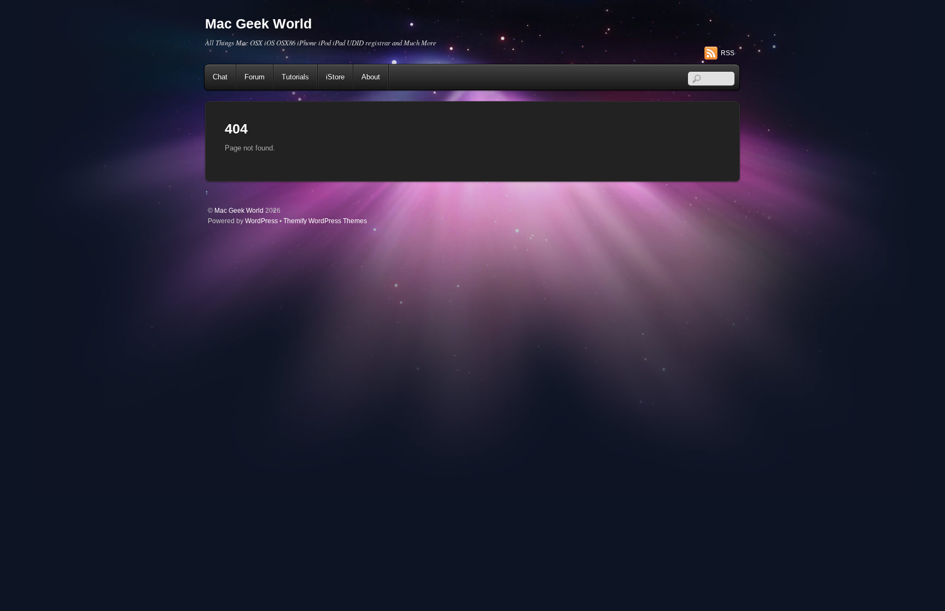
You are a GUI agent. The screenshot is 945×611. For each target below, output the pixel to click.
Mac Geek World (239, 210)
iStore (335, 77)
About (370, 77)
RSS (727, 53)
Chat (220, 77)
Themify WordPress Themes (325, 220)
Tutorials (295, 77)
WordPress (261, 220)
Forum (254, 77)
